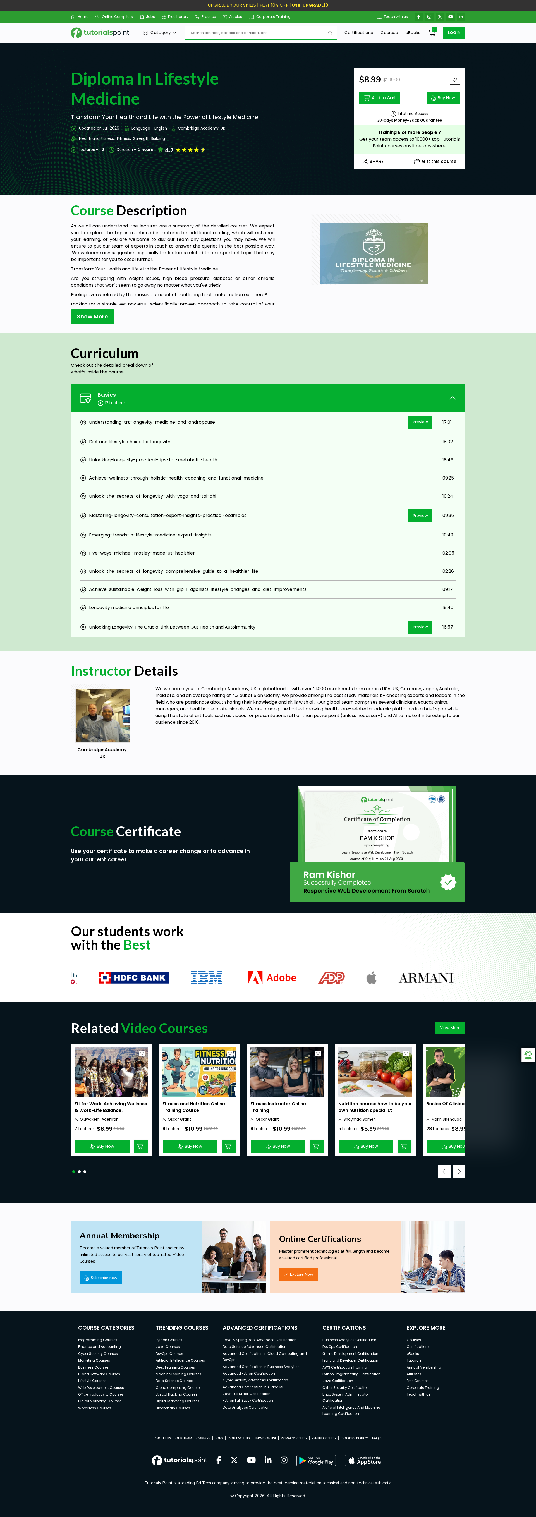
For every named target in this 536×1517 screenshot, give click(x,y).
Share (377, 161)
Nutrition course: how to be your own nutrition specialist (375, 1107)
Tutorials (414, 1360)
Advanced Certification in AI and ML (253, 1387)
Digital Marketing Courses (100, 1401)
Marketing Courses (94, 1360)
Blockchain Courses (173, 1408)
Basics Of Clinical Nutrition (456, 1104)
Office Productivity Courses (101, 1394)
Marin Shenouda (447, 1119)
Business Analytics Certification (349, 1340)
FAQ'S (377, 1438)
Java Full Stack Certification (247, 1393)
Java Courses (168, 1346)
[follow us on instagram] (284, 1460)
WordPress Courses (94, 1408)
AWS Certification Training (344, 1367)
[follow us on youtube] (251, 1460)
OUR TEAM (183, 1438)
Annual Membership (424, 1367)
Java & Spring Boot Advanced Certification (259, 1340)
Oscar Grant (179, 1119)
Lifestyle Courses (92, 1380)
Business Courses (93, 1367)
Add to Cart (384, 97)
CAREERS (203, 1438)
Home (83, 16)
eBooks (412, 32)
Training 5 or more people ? (409, 132)
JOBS (219, 1438)
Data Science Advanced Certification (254, 1346)
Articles (235, 16)
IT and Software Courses (99, 1374)
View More (450, 1027)
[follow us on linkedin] (268, 1460)
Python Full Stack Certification (248, 1400)
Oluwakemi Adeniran (99, 1119)
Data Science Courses (175, 1380)
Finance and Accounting (99, 1346)
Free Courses (418, 1380)
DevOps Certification (339, 1346)
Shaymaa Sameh (360, 1119)
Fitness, (124, 138)
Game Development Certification (350, 1353)
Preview (420, 422)
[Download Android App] (316, 1460)
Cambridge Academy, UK (201, 128)
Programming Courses (97, 1340)
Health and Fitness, (97, 138)
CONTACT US (239, 1438)
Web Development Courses (101, 1387)
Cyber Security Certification (345, 1387)
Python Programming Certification (351, 1374)
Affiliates (414, 1374)
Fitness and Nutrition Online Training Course (193, 1107)
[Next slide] (459, 1171)
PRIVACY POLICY (294, 1438)
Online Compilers (117, 16)
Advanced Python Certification (249, 1373)
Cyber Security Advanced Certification (255, 1380)
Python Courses (169, 1340)
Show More (92, 316)
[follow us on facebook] (218, 1460)
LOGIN (454, 32)
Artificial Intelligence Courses (180, 1360)
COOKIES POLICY (354, 1438)
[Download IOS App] (364, 1460)
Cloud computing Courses (179, 1387)
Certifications (358, 32)
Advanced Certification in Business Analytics (261, 1366)
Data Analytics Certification (246, 1407)
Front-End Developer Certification (350, 1360)
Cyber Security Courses (98, 1353)
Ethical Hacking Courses (176, 1394)
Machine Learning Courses (178, 1374)
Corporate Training (273, 16)
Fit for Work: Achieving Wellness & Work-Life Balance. (111, 1107)
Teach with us (396, 16)
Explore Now (301, 1274)
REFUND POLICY (324, 1438)
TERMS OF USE (265, 1438)
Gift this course (439, 161)
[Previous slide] (444, 1171)
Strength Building (149, 138)
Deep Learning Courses (175, 1367)
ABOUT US (162, 1438)
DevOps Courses (170, 1353)
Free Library (178, 16)
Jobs (150, 16)
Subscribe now (104, 1277)
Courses (389, 32)
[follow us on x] (234, 1460)
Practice (209, 16)
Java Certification (337, 1380)
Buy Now (446, 97)
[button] (73, 1171)
